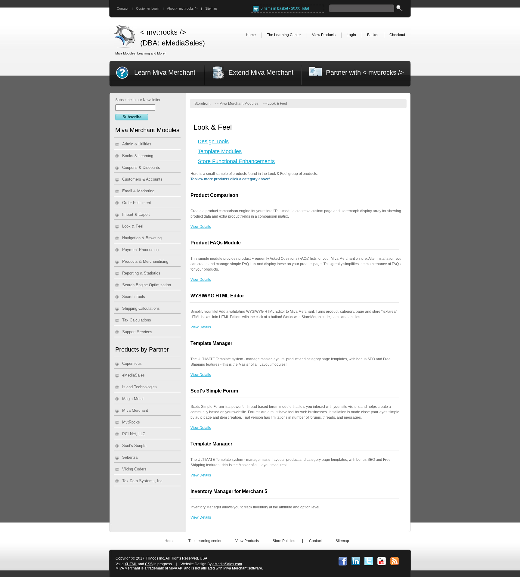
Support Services (137, 332)
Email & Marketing (138, 191)
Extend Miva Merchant (260, 72)
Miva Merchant (135, 410)
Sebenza (130, 457)
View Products (247, 541)
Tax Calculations (136, 320)
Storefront (202, 103)
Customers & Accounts (142, 179)
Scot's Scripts (134, 445)
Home (170, 541)
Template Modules (220, 151)
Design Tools (213, 141)
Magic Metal (133, 398)
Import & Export (136, 214)
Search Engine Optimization (146, 285)
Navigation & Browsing (142, 238)
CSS (149, 564)
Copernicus (132, 363)
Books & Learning (137, 156)
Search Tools (133, 296)
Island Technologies (139, 387)
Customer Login (147, 8)
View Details (200, 227)
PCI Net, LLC (133, 434)
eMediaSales (133, 375)
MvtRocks (131, 422)
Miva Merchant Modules (238, 103)
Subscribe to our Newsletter (137, 100)
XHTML (131, 564)
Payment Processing (140, 249)
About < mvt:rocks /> (182, 8)
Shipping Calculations (141, 308)
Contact (122, 8)
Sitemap (211, 8)
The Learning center (204, 541)
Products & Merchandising (145, 261)
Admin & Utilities (136, 144)
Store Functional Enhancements (236, 161)
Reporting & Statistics (141, 273)
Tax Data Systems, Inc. (143, 481)
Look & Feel (132, 226)
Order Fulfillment (136, 202)
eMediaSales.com (227, 564)
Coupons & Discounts (141, 167)
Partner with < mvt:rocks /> (365, 72)
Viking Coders (134, 469)
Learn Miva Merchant (164, 72)
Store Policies (284, 541)
